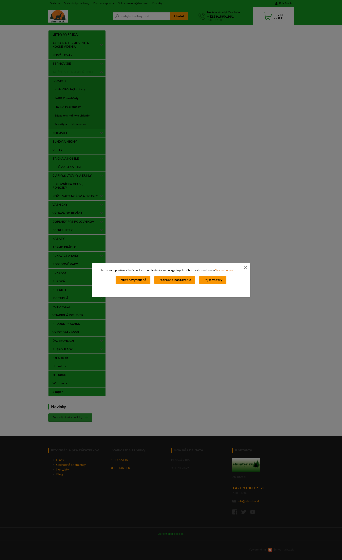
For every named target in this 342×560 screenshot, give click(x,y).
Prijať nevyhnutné (133, 280)
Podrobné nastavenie (175, 280)
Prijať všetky (212, 280)
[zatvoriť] (245, 267)
